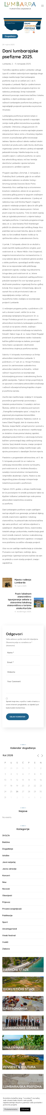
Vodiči (5, 942)
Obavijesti (7, 895)
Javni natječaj (8, 862)
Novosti (6, 889)
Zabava (6, 949)
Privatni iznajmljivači (12, 909)
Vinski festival (9, 935)
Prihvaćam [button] (25, 1109)
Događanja (10, 36)
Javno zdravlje (9, 869)
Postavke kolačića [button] (11, 1109)
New (4, 882)
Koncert (6, 875)
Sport (5, 922)
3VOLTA (6, 835)
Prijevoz (6, 902)
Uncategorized (9, 929)
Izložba (5, 855)
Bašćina (6, 842)
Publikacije (7, 915)
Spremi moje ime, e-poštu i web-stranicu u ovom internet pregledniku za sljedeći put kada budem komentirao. (22, 704)
